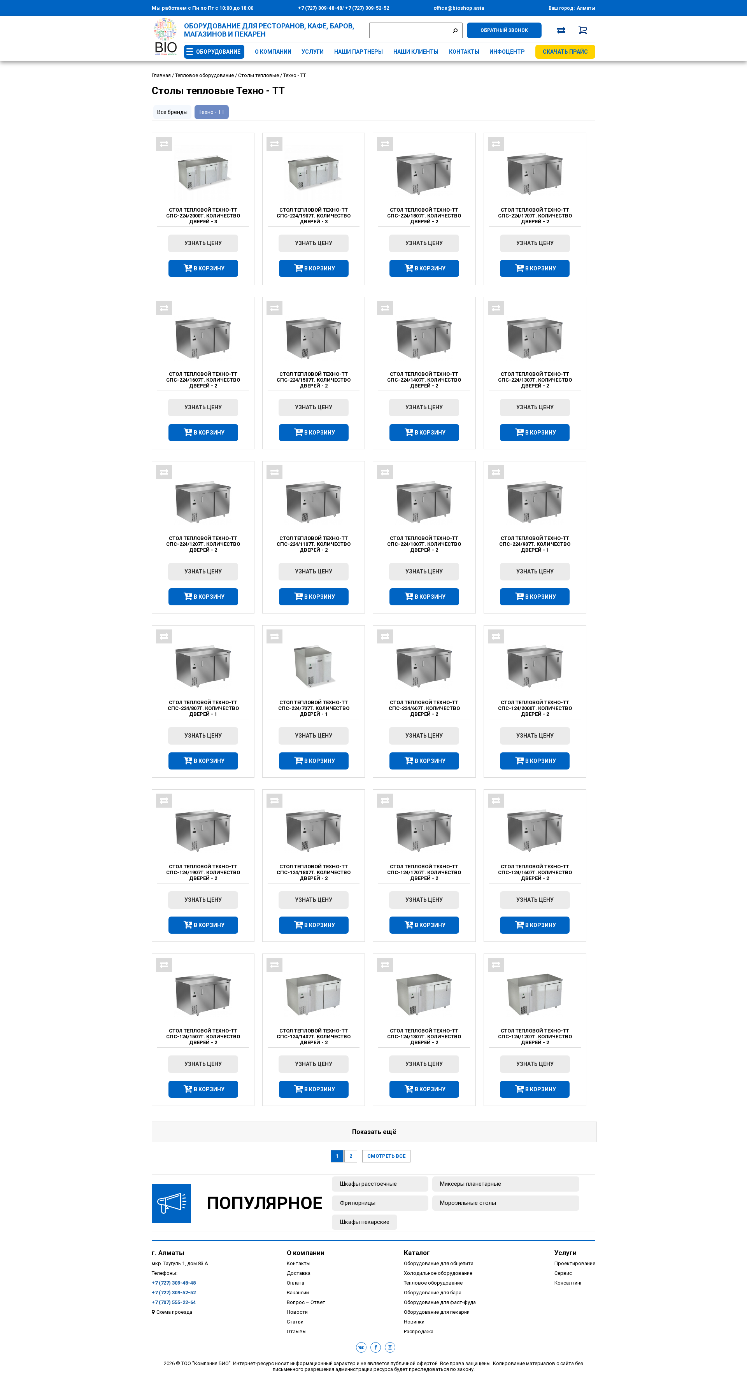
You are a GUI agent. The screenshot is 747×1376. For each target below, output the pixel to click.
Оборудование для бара (432, 1292)
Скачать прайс (565, 52)
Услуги (313, 52)
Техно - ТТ (211, 112)
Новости (297, 1312)
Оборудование (218, 52)
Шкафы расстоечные (368, 1183)
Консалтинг (568, 1283)
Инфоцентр (507, 52)
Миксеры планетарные (470, 1183)
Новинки (414, 1322)
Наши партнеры (358, 52)
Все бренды (172, 112)
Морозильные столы (468, 1202)
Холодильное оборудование (438, 1273)
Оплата (295, 1283)
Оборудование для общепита (438, 1263)
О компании (273, 52)
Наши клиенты (415, 52)
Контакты (464, 52)
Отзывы (297, 1331)
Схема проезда (174, 1312)
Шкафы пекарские (364, 1221)
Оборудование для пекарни (437, 1312)
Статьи (295, 1322)
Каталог (417, 1253)
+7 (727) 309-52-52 (366, 8)
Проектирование (574, 1263)
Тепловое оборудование (433, 1283)
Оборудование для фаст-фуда (440, 1302)
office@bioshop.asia (458, 8)
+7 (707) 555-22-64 (174, 1302)
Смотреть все (386, 1156)
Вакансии (298, 1292)
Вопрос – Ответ (306, 1302)
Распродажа (418, 1331)
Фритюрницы (357, 1202)
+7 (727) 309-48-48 (320, 8)
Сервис (563, 1273)
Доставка (298, 1273)
